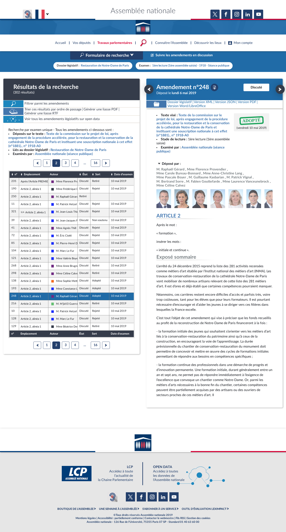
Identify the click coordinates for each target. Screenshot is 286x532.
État (85, 174)
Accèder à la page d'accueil (143, 25)
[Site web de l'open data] (185, 473)
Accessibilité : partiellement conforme (120, 518)
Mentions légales (86, 518)
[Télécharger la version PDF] (214, 87)
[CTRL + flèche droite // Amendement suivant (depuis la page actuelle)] (280, 89)
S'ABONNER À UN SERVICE (159, 509)
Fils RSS (180, 518)
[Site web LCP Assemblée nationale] (101, 473)
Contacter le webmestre (159, 518)
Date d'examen (123, 174)
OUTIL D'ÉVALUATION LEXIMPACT (204, 509)
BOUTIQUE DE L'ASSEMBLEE (75, 509)
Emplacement (32, 174)
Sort (97, 174)
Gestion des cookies (198, 518)
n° (16, 174)
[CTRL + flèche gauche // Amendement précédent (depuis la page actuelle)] (148, 89)
